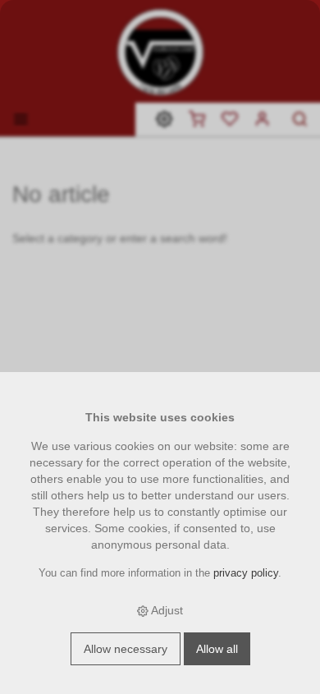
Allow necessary (125, 648)
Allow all (217, 648)
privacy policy (245, 573)
